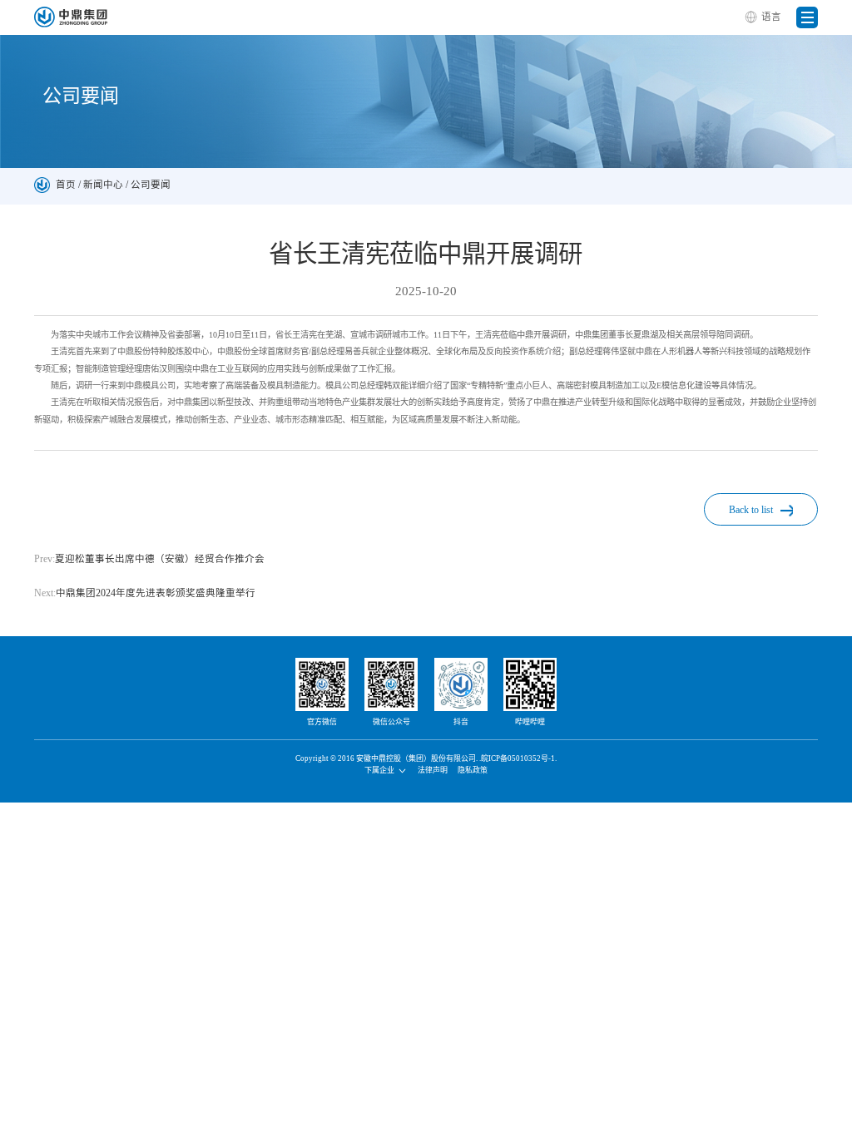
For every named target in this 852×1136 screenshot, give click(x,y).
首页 (66, 185)
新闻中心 (103, 185)
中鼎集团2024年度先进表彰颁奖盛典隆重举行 (144, 593)
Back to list (752, 510)
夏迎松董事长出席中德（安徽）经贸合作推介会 (149, 559)
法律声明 (433, 770)
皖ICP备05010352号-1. (519, 758)
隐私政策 (473, 770)
